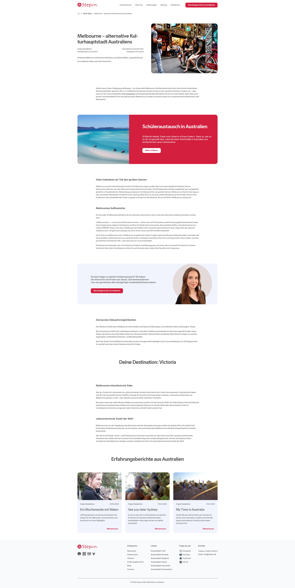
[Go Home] (87, 5)
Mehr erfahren (151, 150)
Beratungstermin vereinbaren (201, 5)
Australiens (130, 94)
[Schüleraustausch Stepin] (78, 13)
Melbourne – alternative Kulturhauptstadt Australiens (113, 14)
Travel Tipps (87, 14)
